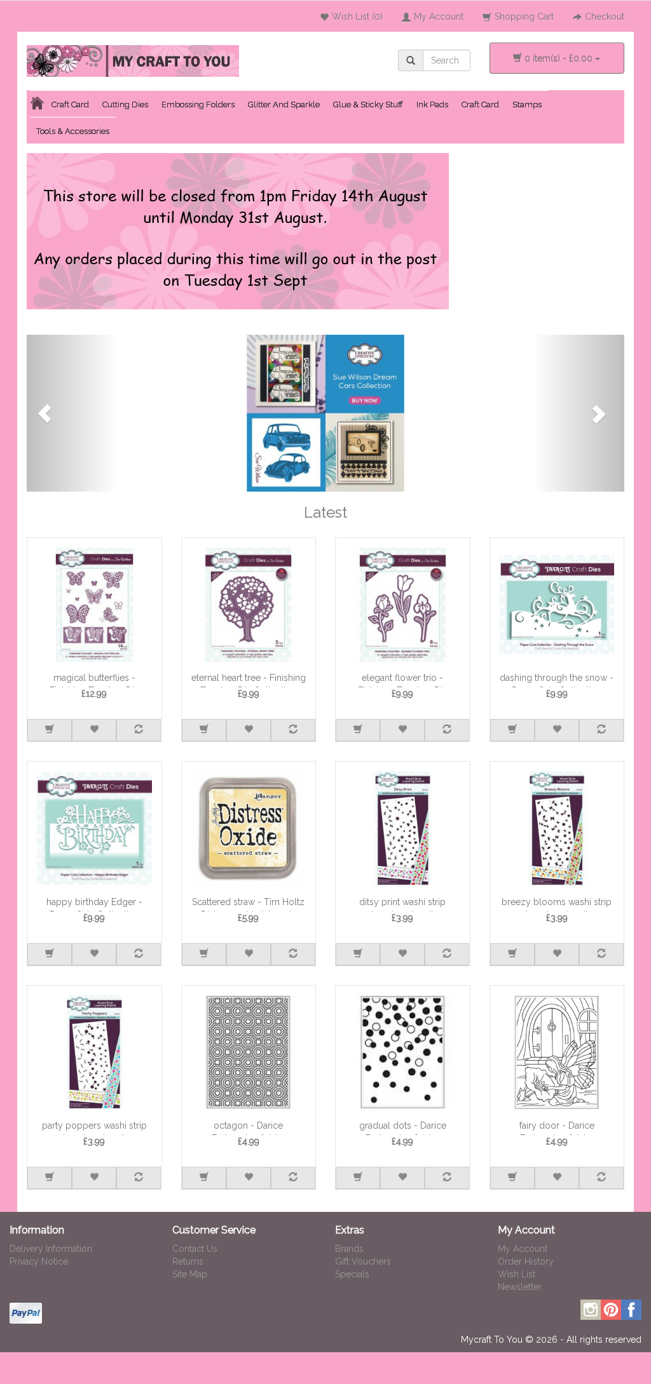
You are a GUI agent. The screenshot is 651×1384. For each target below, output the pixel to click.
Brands (349, 1249)
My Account (522, 1249)
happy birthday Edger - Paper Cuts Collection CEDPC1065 (94, 904)
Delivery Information (51, 1249)
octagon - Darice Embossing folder (248, 1127)
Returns (187, 1261)
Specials (352, 1274)
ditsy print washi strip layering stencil (402, 904)
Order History (526, 1261)
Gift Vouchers (363, 1261)
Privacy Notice (39, 1261)
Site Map (189, 1274)
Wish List (516, 1274)
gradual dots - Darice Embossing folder (402, 1127)
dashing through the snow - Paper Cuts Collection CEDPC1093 (556, 680)
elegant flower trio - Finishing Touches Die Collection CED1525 (403, 680)
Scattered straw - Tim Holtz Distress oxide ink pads (248, 904)
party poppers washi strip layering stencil (94, 1127)
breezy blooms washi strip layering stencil (557, 904)
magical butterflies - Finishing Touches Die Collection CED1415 (94, 680)
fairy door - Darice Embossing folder (556, 1127)
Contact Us (194, 1249)
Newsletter (520, 1287)
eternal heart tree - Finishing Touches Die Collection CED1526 (248, 680)
